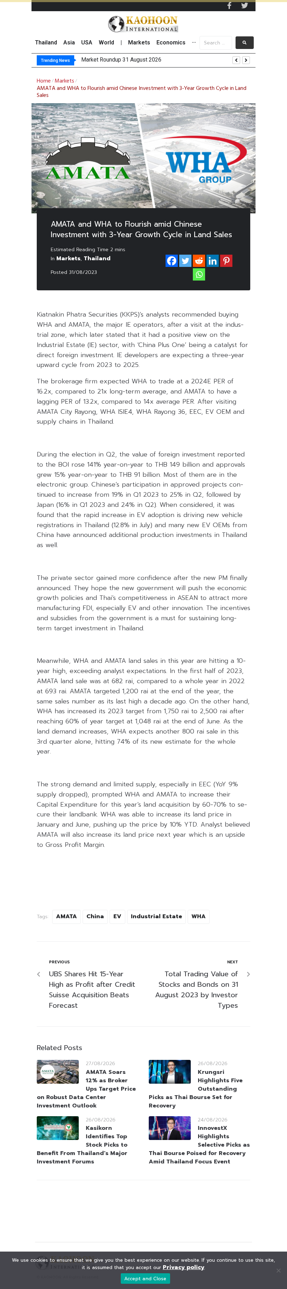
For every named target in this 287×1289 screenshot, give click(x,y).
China (95, 916)
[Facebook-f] (229, 5)
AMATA (66, 916)
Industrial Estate (156, 916)
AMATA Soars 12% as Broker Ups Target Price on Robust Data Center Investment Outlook (86, 1089)
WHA (198, 916)
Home (44, 81)
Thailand (97, 258)
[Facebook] (172, 261)
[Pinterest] (226, 261)
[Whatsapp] (199, 274)
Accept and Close (145, 1278)
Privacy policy (183, 1267)
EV (117, 916)
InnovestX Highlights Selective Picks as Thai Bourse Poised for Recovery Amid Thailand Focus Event (199, 1145)
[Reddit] (199, 261)
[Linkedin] (212, 261)
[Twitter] (244, 5)
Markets (64, 81)
